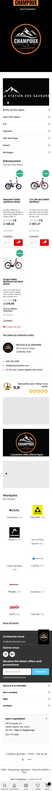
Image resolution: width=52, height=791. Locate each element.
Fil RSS (31, 754)
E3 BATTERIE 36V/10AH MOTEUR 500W (13, 281)
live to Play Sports (37, 541)
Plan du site (41, 754)
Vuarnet (37, 614)
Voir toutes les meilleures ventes (18, 335)
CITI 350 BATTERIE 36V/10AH (39, 200)
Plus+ (24, 772)
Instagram (5, 654)
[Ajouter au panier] (18, 242)
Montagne (8, 152)
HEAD (14, 539)
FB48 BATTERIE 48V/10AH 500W (11, 200)
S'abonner (40, 671)
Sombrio (37, 591)
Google (12, 654)
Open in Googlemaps (24, 730)
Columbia (14, 517)
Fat (4, 124)
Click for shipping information (10, 309)
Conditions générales (15, 754)
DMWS (45, 769)
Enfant (6, 145)
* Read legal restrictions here (14, 677)
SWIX (14, 614)
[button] (5, 103)
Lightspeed (25, 769)
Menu (26, 789)
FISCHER (37, 517)
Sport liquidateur (28, 9)
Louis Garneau (14, 567)
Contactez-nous (23, 351)
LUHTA (37, 565)
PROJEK (14, 591)
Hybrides (7, 131)
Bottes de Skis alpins (13, 109)
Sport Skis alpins (12, 117)
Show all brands (11, 623)
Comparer (7, 236)
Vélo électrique (10, 138)
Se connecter (14, 789)
